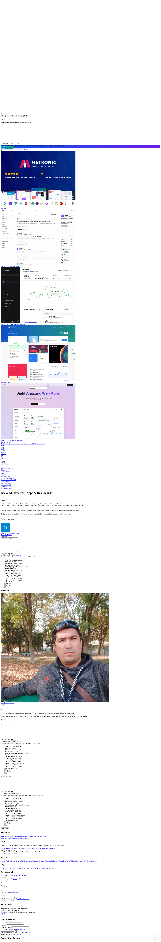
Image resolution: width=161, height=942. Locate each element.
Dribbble (23, 875)
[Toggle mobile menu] (1, 149)
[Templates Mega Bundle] (18, 838)
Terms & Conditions (40, 868)
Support (14, 868)
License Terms (21, 868)
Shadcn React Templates (20, 444)
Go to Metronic (5, 836)
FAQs (2, 868)
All (2, 116)
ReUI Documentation (48, 848)
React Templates (37, 848)
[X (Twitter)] (7, 456)
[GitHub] (4, 456)
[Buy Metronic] (5, 838)
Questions (7, 116)
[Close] (1, 882)
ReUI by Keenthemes (7, 848)
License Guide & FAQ (24, 836)
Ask (5, 465)
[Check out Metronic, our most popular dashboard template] (2, 456)
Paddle (15, 879)
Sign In (3, 463)
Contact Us (8, 868)
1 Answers (4, 536)
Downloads (13, 836)
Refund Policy (51, 868)
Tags (21, 116)
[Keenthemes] (14, 149)
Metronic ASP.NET (18, 861)
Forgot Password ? (12, 892)
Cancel (13, 555)
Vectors (37, 444)
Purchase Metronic (36, 836)
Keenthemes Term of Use (17, 929)
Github (5, 875)
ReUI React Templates (90, 861)
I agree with (6, 929)
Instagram (17, 875)
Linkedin (10, 875)
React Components (19, 848)
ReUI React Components (76, 861)
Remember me (7, 896)
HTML (9, 535)
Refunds (44, 836)
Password (3, 892)
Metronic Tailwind (6, 861)
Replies (26, 116)
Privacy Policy (30, 868)
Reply (3, 704)
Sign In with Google (23, 899)
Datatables (4, 535)
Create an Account (8, 901)
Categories (15, 116)
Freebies (42, 444)
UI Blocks (28, 848)
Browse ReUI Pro (7, 147)
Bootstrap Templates (7, 444)
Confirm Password (6, 927)
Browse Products (6, 442)
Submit (18, 555)
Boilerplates (31, 444)
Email (2, 890)
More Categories (6, 488)
